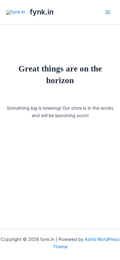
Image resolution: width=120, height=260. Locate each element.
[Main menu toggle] (108, 12)
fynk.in (42, 11)
